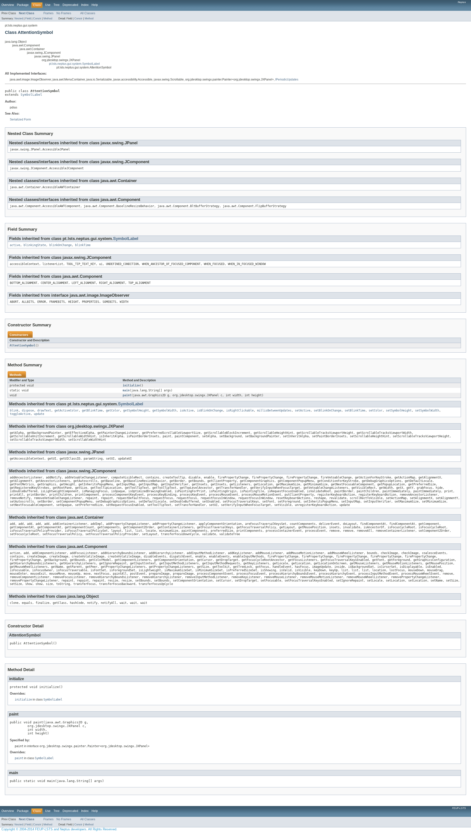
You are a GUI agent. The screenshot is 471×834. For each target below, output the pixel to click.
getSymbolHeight (136, 410)
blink (14, 410)
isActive (187, 410)
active (15, 245)
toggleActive (20, 414)
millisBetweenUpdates (274, 410)
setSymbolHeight (399, 410)
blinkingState (35, 245)
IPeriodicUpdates (286, 79)
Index (85, 5)
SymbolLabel (31, 94)
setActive (302, 410)
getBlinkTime (92, 410)
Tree (56, 5)
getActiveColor (66, 410)
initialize (131, 385)
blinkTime (83, 245)
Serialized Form (20, 119)
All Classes (87, 13)
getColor (113, 410)
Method (47, 18)
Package (23, 5)
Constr (37, 18)
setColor (375, 410)
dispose (28, 410)
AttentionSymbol (22, 345)
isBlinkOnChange (210, 410)
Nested (18, 18)
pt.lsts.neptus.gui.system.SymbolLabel (74, 64)
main (126, 390)
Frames (48, 13)
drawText (44, 410)
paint (127, 395)
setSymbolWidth (427, 410)
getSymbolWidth (164, 410)
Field (28, 18)
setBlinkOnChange (327, 410)
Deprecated (70, 5)
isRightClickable (240, 410)
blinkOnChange (60, 245)
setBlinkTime (355, 410)
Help (95, 5)
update (39, 414)
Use (48, 5)
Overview (7, 5)
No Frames (63, 13)
